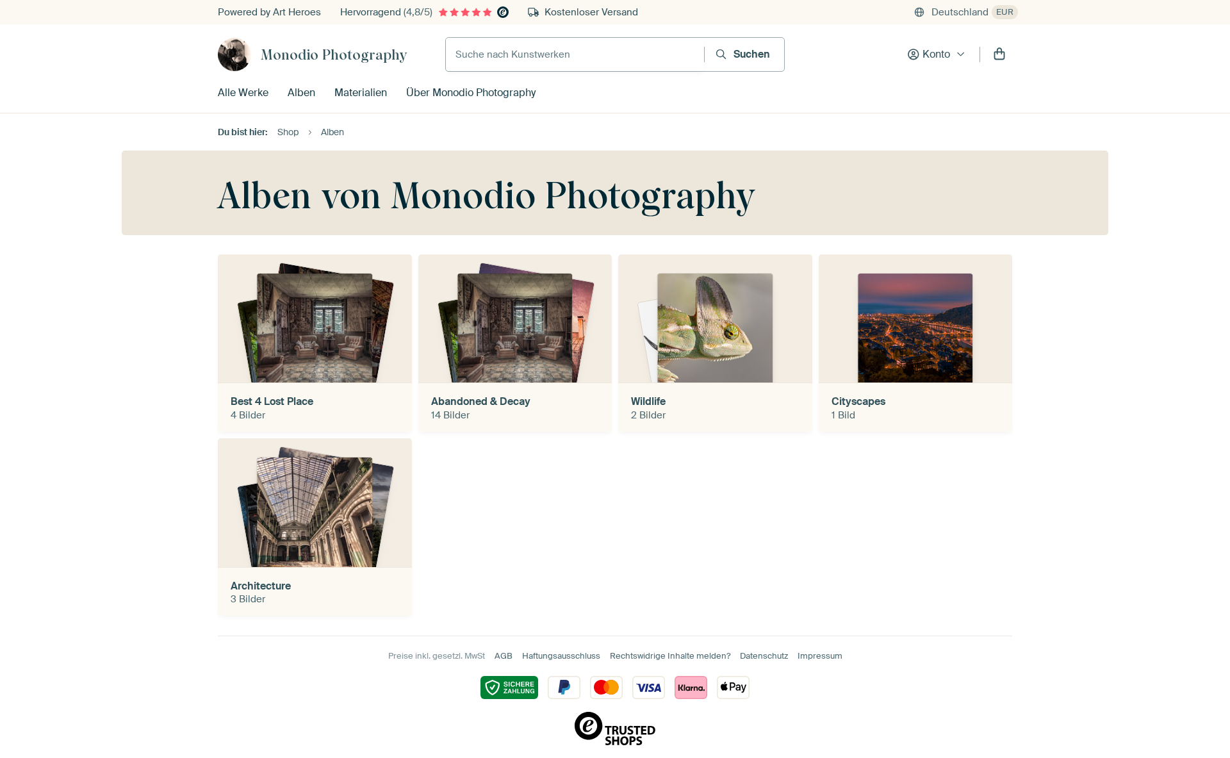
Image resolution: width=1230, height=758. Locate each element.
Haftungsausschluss (561, 655)
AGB (503, 655)
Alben (301, 92)
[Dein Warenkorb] (999, 54)
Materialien (360, 92)
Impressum (820, 655)
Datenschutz (764, 655)
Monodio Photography (334, 54)
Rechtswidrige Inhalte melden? (670, 655)
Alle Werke (243, 92)
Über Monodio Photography (471, 92)
